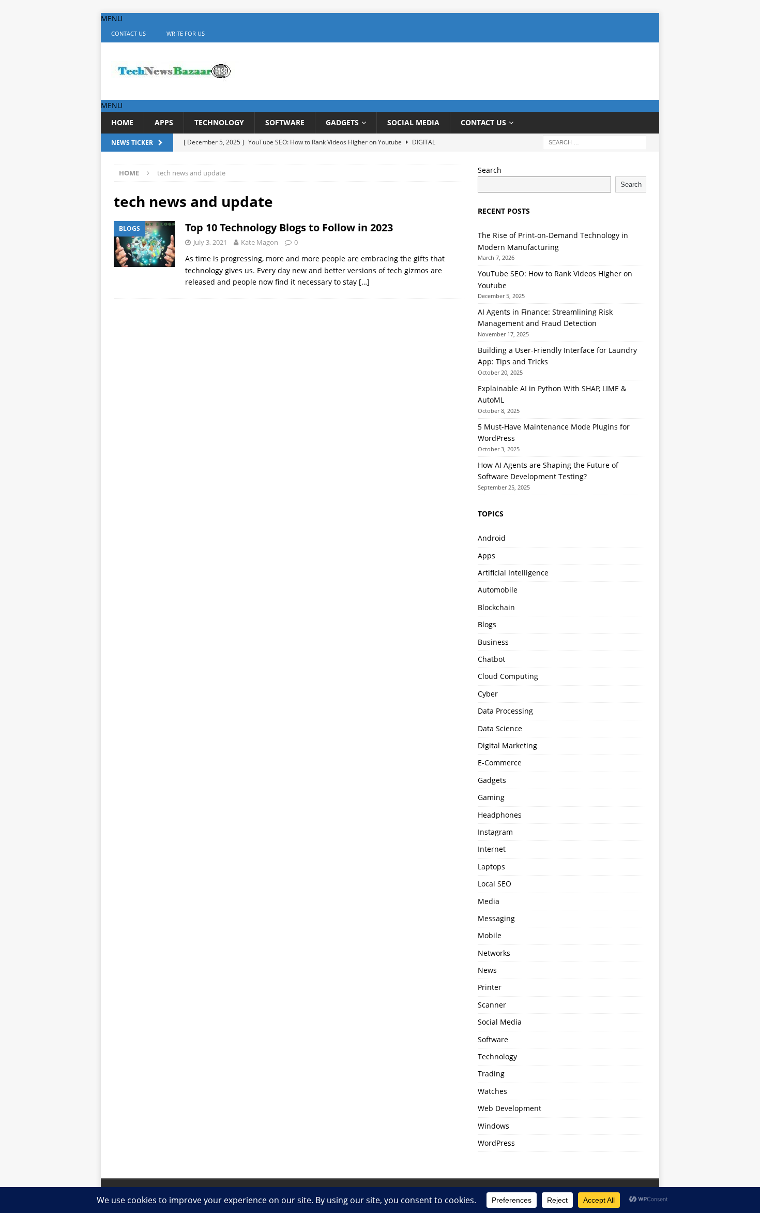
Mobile (489, 935)
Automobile (498, 590)
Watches (492, 1091)
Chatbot (491, 659)
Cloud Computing (508, 676)
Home (122, 122)
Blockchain (496, 607)
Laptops (491, 866)
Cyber (488, 694)
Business (493, 642)
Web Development (509, 1108)
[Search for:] (594, 141)
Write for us (185, 33)
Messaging (496, 918)
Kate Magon (259, 242)
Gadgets (342, 122)
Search (489, 170)
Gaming (491, 797)
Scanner (492, 1005)
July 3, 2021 (210, 242)
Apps (164, 122)
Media (488, 901)
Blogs (487, 624)
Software (285, 122)
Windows (493, 1126)
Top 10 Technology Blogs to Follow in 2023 (289, 227)
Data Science (500, 728)
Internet (492, 849)
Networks (494, 953)
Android (492, 538)
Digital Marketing (507, 745)
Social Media (413, 122)
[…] (364, 282)
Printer (489, 987)
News (487, 970)
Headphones (500, 815)
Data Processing (505, 711)
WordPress (496, 1143)
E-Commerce (500, 762)
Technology (219, 122)
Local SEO (494, 884)
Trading (491, 1073)
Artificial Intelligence (513, 573)
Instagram (495, 832)
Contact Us (128, 33)
